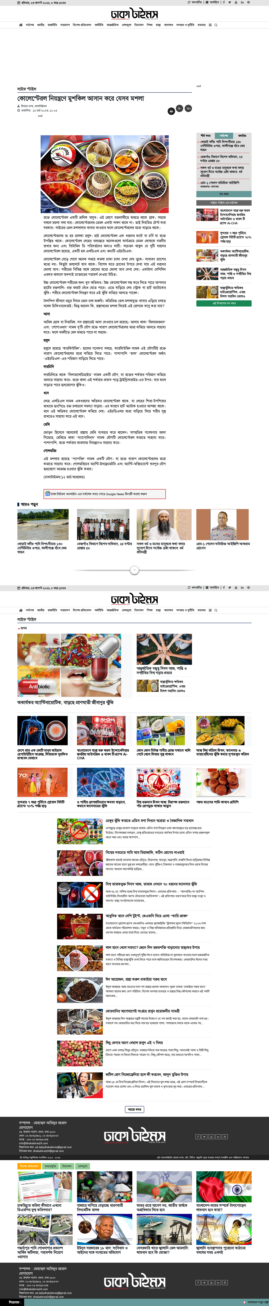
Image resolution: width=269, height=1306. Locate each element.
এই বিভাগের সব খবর (224, 303)
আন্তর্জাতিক (113, 25)
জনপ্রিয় (242, 136)
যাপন (24, 628)
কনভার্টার (197, 2)
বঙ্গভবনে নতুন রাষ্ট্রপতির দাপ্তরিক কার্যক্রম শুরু (244, 1302)
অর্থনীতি (99, 25)
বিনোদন (139, 25)
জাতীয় (40, 25)
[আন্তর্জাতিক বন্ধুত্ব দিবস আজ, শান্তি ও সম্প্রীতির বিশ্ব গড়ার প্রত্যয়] (208, 274)
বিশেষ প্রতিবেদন (82, 25)
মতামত (202, 25)
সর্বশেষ (30, 25)
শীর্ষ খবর (205, 136)
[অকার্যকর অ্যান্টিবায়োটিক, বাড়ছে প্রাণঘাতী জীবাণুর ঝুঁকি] (208, 255)
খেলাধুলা (126, 25)
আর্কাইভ (214, 2)
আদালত (168, 25)
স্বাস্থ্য (158, 25)
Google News (115, 494)
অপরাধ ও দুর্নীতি (185, 25)
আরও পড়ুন (29, 504)
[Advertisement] (134, 57)
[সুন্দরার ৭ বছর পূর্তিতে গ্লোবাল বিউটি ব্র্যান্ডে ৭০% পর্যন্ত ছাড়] (208, 237)
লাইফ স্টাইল (26, 89)
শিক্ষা (149, 25)
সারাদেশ (65, 25)
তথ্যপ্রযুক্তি (50, 1166)
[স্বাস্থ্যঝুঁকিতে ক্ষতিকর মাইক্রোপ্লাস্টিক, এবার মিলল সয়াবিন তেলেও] (208, 292)
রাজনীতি (52, 25)
